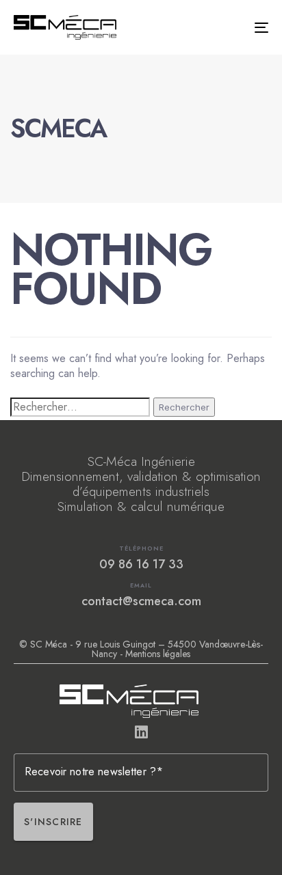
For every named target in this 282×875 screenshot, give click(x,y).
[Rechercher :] (80, 407)
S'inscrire (53, 822)
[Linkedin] (141, 732)
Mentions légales (157, 654)
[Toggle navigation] (225, 27)
